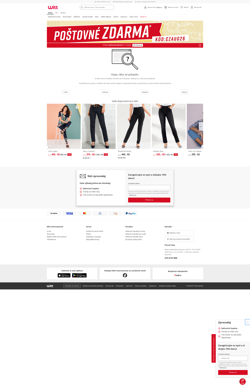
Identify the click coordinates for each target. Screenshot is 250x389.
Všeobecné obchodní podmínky (93, 286)
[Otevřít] (200, 45)
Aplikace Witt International (56, 237)
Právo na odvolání (140, 286)
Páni (56, 13)
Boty (97, 17)
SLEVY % (143, 17)
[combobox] (101, 7)
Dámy (50, 13)
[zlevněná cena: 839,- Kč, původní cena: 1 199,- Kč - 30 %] (169, 126)
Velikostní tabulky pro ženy (135, 231)
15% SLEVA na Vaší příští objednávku (214, 350)
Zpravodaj (50, 234)
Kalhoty (105, 92)
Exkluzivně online (54, 17)
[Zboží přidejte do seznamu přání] (77, 107)
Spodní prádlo (87, 17)
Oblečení (77, 17)
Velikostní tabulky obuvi (134, 237)
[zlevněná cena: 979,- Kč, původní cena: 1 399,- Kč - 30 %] (99, 126)
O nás (49, 231)
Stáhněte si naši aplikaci (72, 270)
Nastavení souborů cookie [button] (167, 286)
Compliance (153, 286)
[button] (201, 126)
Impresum (129, 286)
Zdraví (115, 17)
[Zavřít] (248, 322)
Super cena (133, 17)
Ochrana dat (109, 286)
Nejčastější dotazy (92, 239)
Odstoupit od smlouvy (72, 286)
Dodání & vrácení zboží (94, 231)
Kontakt (168, 226)
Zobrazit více (222, 367)
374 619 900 (171, 257)
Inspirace (123, 17)
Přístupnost (119, 286)
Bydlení (63, 13)
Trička (65, 92)
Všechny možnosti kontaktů (179, 239)
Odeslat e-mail (177, 233)
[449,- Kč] (134, 126)
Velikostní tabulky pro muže (135, 234)
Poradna (129, 226)
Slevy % (184, 92)
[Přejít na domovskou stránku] (53, 7)
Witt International (55, 226)
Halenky (145, 92)
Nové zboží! (67, 17)
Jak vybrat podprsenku (133, 239)
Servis (88, 226)
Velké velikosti (106, 17)
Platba (88, 234)
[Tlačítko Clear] (112, 7)
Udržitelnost (51, 239)
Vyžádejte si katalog (93, 237)
